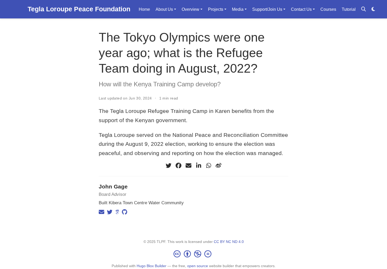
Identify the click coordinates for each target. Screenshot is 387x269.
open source (197, 266)
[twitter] (168, 166)
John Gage (113, 186)
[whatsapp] (208, 166)
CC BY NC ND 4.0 (229, 242)
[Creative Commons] (193, 253)
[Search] (363, 9)
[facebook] (178, 166)
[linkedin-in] (198, 166)
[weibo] (218, 166)
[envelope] (188, 166)
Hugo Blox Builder (151, 266)
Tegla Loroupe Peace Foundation (79, 9)
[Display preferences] (373, 9)
